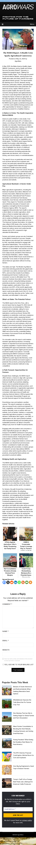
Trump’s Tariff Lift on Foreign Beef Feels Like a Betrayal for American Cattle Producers (23, 781)
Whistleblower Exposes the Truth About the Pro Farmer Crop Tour (22, 702)
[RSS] (23, 582)
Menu (32, 24)
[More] (30, 582)
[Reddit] (11, 582)
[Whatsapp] (19, 582)
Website (6, 650)
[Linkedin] (15, 582)
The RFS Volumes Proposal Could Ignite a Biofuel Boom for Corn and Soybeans (23, 755)
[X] (8, 582)
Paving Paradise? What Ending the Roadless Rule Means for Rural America (23, 742)
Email (5, 641)
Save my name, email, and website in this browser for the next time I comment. (18, 659)
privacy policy (27, 820)
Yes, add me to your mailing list (19, 665)
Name (5, 631)
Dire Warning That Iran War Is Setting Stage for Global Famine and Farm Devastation (23, 715)
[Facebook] (4, 582)
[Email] (26, 582)
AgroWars (18, 61)
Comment (7, 604)
